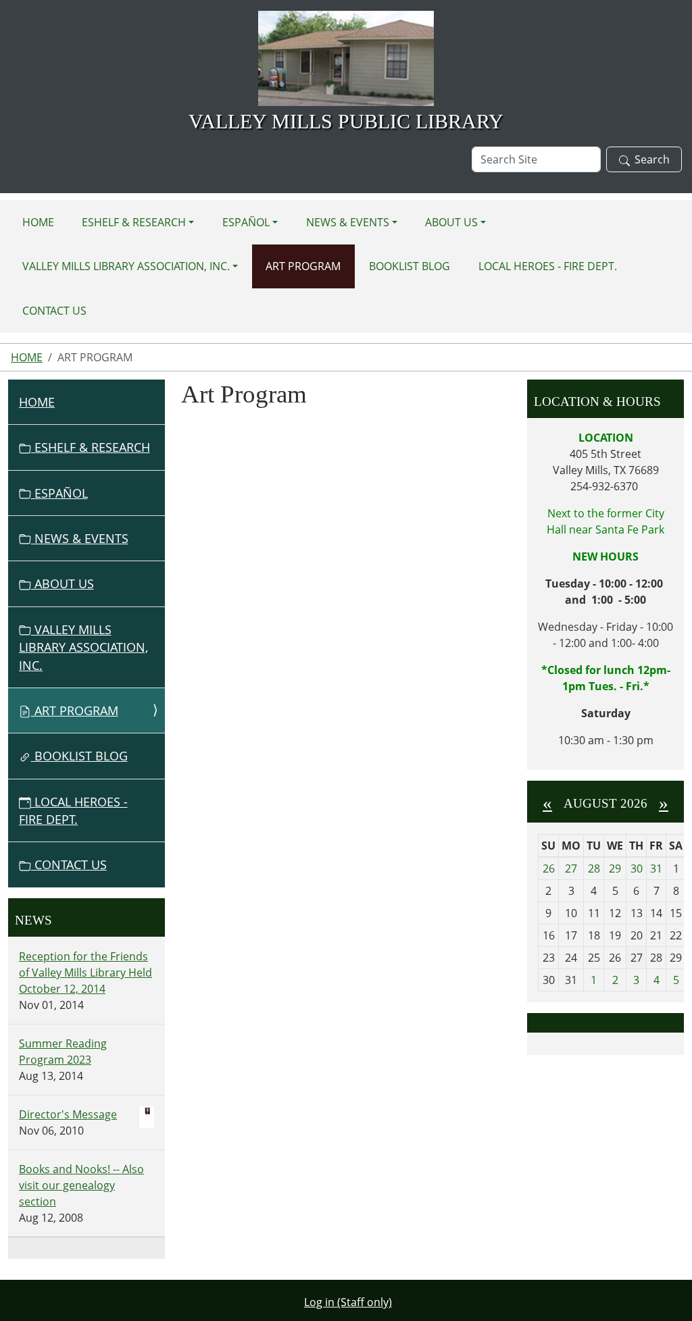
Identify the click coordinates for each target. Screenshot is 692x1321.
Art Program (303, 266)
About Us (451, 222)
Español (246, 222)
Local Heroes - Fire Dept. (547, 266)
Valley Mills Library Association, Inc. (126, 266)
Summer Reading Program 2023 (63, 1051)
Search (652, 159)
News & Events (347, 222)
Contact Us (54, 310)
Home (38, 222)
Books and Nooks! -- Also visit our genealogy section (81, 1185)
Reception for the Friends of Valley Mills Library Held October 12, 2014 (85, 972)
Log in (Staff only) (348, 1302)
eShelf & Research (134, 222)
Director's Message (68, 1114)
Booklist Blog (409, 266)
